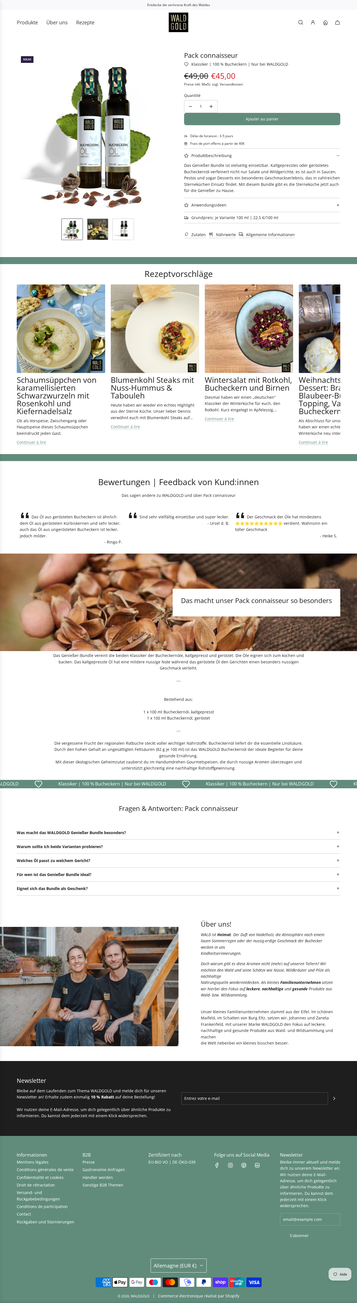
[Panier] (337, 22)
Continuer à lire (31, 442)
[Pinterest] (244, 1165)
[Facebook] (217, 1165)
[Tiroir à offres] (325, 22)
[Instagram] (230, 1165)
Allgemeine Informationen (270, 234)
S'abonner (299, 1235)
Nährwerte (226, 234)
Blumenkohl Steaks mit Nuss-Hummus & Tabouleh (152, 387)
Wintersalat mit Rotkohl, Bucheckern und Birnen (248, 383)
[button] (21, 133)
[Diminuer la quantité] (190, 106)
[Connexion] (313, 22)
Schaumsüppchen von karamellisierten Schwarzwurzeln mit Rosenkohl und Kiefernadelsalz (57, 395)
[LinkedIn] (257, 1165)
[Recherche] (301, 22)
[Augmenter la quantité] (211, 106)
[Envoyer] (334, 1098)
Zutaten (198, 234)
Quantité (192, 95)
